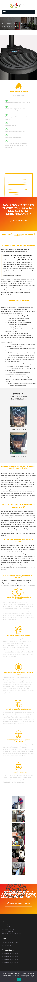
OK (19, 979)
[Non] (35, 976)
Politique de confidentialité (10, 942)
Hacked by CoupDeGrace (10, 953)
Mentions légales (7, 945)
